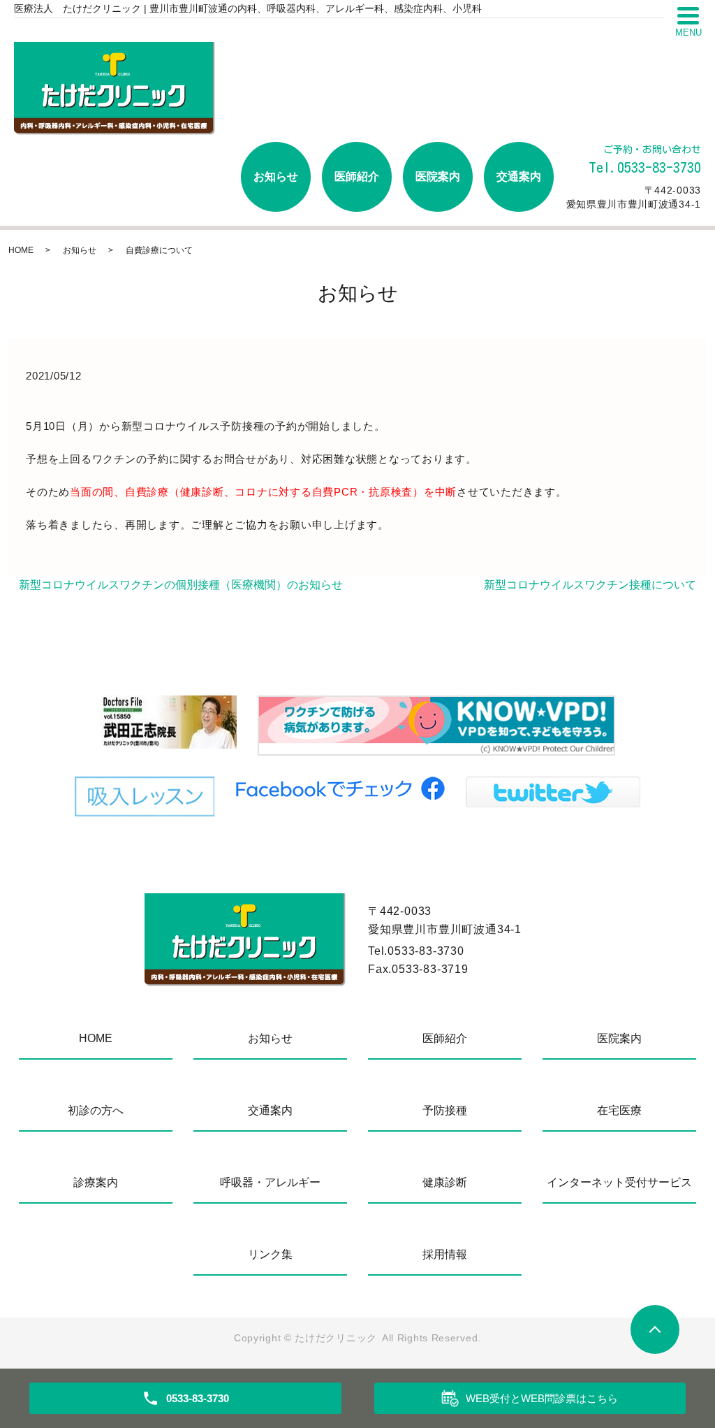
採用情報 (444, 1254)
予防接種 (444, 1110)
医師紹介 (356, 176)
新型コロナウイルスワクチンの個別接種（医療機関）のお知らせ (181, 585)
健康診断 (444, 1182)
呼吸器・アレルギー (270, 1182)
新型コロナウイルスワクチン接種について (590, 585)
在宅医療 (619, 1110)
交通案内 (518, 176)
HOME (21, 250)
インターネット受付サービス (619, 1182)
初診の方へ (96, 1110)
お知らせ (275, 176)
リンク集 (270, 1254)
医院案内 (437, 176)
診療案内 (95, 1182)
